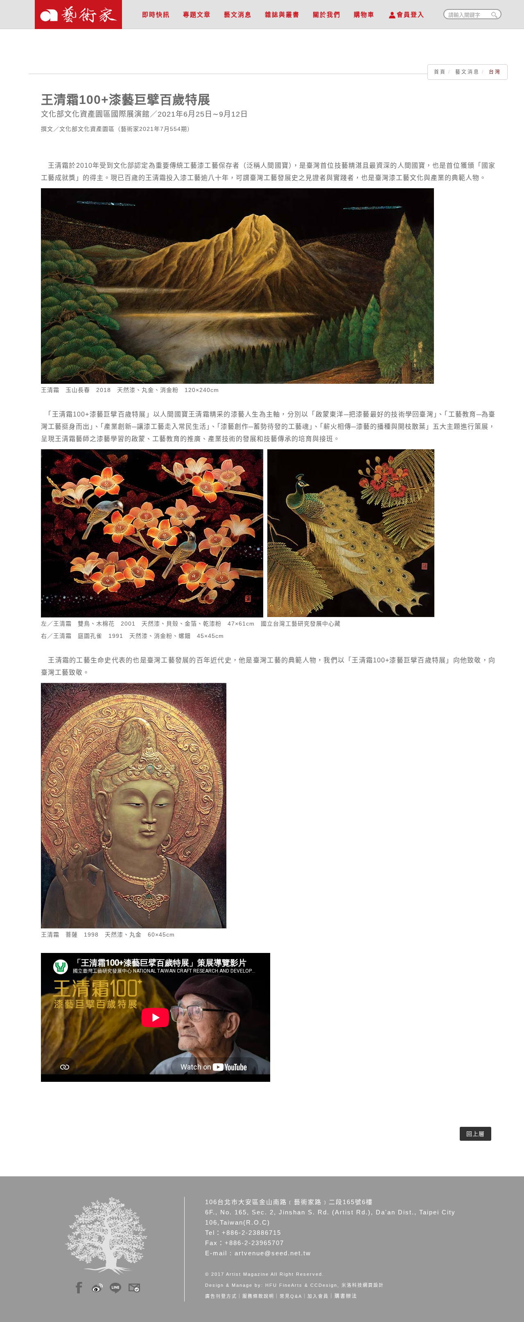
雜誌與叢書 (282, 14)
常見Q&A (291, 1296)
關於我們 (327, 14)
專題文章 (197, 14)
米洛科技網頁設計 (362, 1285)
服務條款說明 (258, 1296)
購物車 (364, 14)
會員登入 (411, 14)
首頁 (440, 72)
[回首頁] (78, 12)
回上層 (475, 1134)
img (79, 1286)
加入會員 (318, 1296)
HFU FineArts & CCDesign (301, 1285)
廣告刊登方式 (221, 1296)
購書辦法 (345, 1296)
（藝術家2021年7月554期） (154, 129)
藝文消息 (238, 14)
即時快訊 (156, 14)
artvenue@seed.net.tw (273, 1253)
